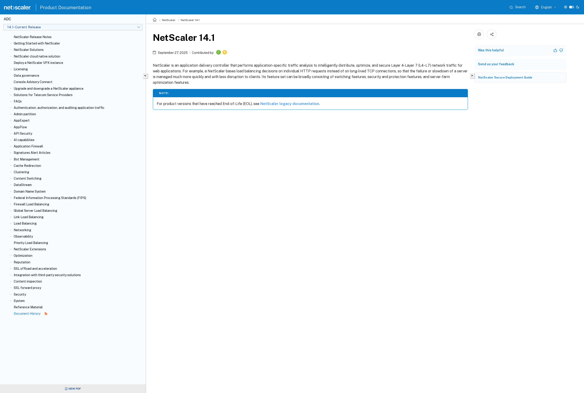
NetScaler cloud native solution (37, 56)
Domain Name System (30, 191)
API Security (23, 133)
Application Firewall (28, 146)
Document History (27, 313)
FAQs (18, 101)
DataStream (23, 185)
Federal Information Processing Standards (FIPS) (50, 198)
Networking (22, 230)
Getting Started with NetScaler (37, 43)
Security (20, 294)
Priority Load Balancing (31, 243)
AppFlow (20, 127)
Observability (23, 236)
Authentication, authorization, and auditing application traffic (59, 108)
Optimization (23, 255)
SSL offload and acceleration (35, 268)
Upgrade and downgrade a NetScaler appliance (48, 88)
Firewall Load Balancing (31, 204)
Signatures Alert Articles (32, 153)
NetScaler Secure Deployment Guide (505, 77)
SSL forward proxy (27, 288)
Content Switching (28, 178)
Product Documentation (65, 7)
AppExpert (22, 120)
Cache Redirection (27, 166)
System (19, 301)
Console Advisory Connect (33, 82)
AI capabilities (24, 140)
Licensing (21, 69)
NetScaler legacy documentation (289, 104)
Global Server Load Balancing (35, 210)
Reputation (22, 262)
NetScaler (168, 20)
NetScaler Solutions (29, 50)
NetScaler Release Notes (33, 37)
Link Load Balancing (29, 217)
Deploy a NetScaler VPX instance (38, 63)
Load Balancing (25, 223)
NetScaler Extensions (30, 249)
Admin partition (25, 114)
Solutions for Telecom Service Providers (43, 95)
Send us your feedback (496, 64)
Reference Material (28, 307)
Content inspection (28, 281)
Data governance (26, 75)
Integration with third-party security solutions (47, 275)
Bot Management (26, 159)
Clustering (21, 172)
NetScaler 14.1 (190, 20)
